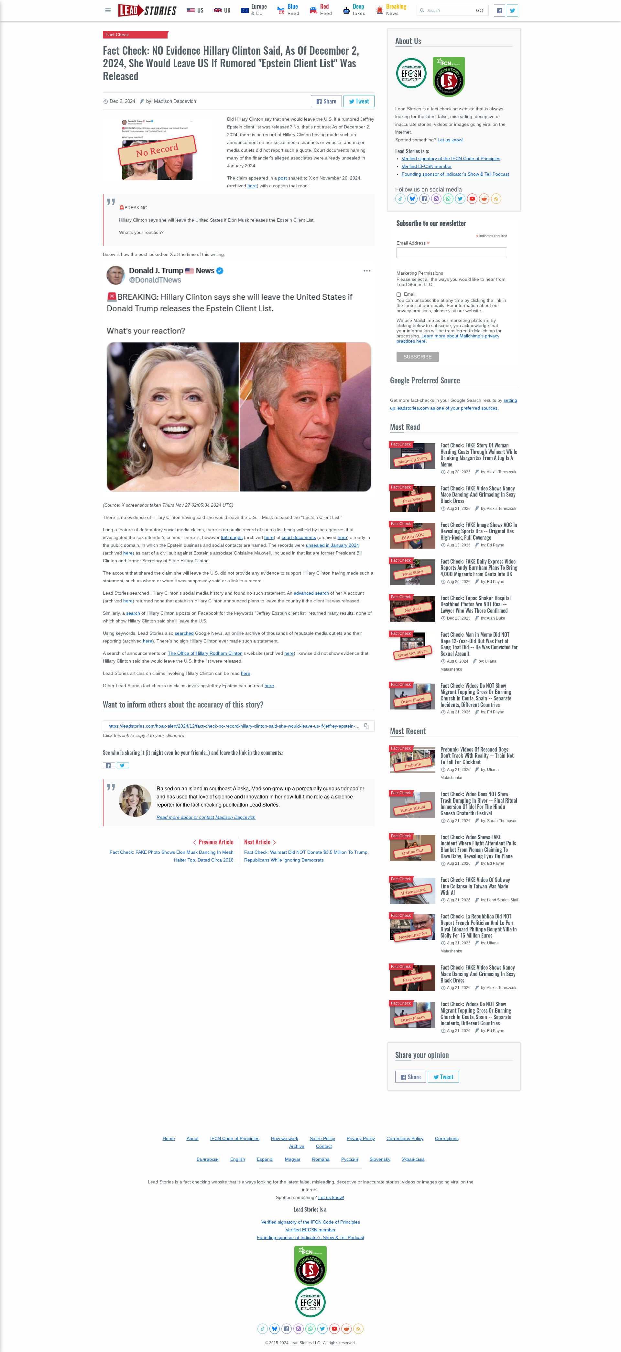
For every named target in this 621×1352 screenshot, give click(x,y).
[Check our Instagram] (436, 198)
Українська (413, 1159)
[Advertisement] (239, 920)
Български (208, 1159)
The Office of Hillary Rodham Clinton (205, 653)
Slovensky (380, 1159)
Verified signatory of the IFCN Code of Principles (451, 158)
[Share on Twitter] (123, 765)
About (193, 1138)
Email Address (413, 243)
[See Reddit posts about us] (484, 198)
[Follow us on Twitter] (460, 198)
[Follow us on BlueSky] (412, 198)
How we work (284, 1138)
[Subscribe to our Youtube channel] (472, 198)
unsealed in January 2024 (332, 545)
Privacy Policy (361, 1138)
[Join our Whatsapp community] (448, 198)
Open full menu (108, 10)
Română (321, 1159)
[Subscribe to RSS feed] (496, 198)
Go (479, 10)
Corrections (447, 1138)
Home (169, 1138)
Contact (324, 1146)
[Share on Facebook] (109, 765)
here (269, 537)
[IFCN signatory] (310, 1266)
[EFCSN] (310, 1302)
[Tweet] (512, 10)
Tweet (361, 101)
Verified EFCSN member (427, 166)
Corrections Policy (405, 1138)
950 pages (232, 537)
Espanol (265, 1159)
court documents (299, 537)
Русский (349, 1159)
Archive (296, 1146)
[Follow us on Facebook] (424, 198)
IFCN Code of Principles (234, 1138)
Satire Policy (322, 1138)
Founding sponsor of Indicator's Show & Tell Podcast (455, 174)
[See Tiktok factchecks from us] (400, 198)
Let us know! (450, 139)
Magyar (292, 1159)
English (237, 1159)
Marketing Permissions (420, 273)
